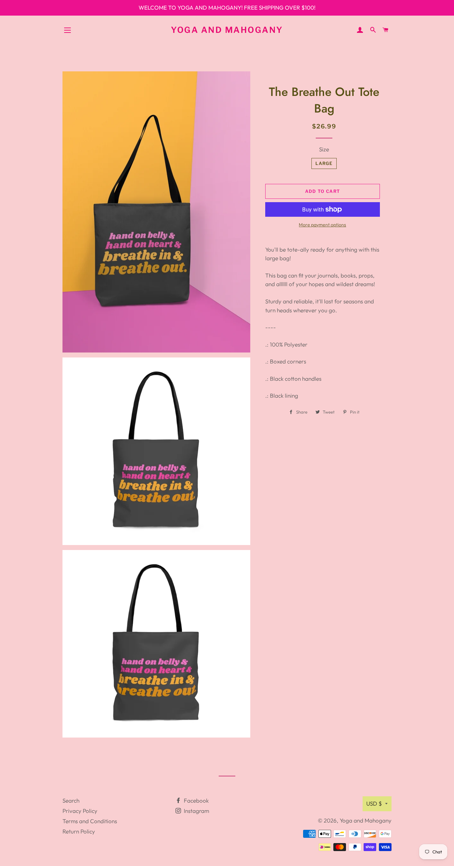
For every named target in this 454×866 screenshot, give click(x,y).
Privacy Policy (79, 810)
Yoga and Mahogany (227, 30)
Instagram (195, 810)
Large (324, 163)
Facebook (195, 800)
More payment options (322, 225)
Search (70, 800)
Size (324, 149)
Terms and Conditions (89, 821)
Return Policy (78, 831)
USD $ (374, 803)
